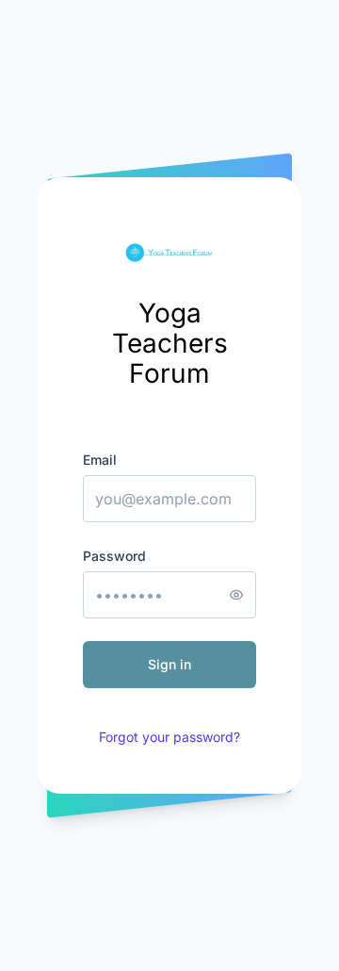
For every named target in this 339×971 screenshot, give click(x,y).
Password (114, 556)
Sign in (169, 664)
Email (100, 460)
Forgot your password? (169, 737)
